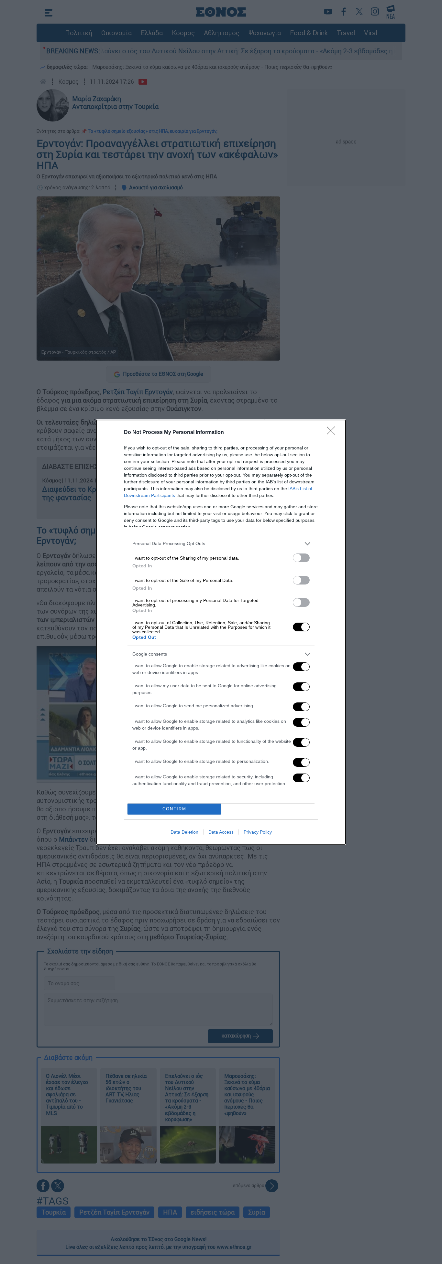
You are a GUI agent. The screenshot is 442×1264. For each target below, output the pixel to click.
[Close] (333, 433)
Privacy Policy (258, 832)
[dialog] (221, 632)
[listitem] (221, 543)
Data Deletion (184, 832)
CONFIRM (174, 808)
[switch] (301, 557)
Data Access (221, 832)
